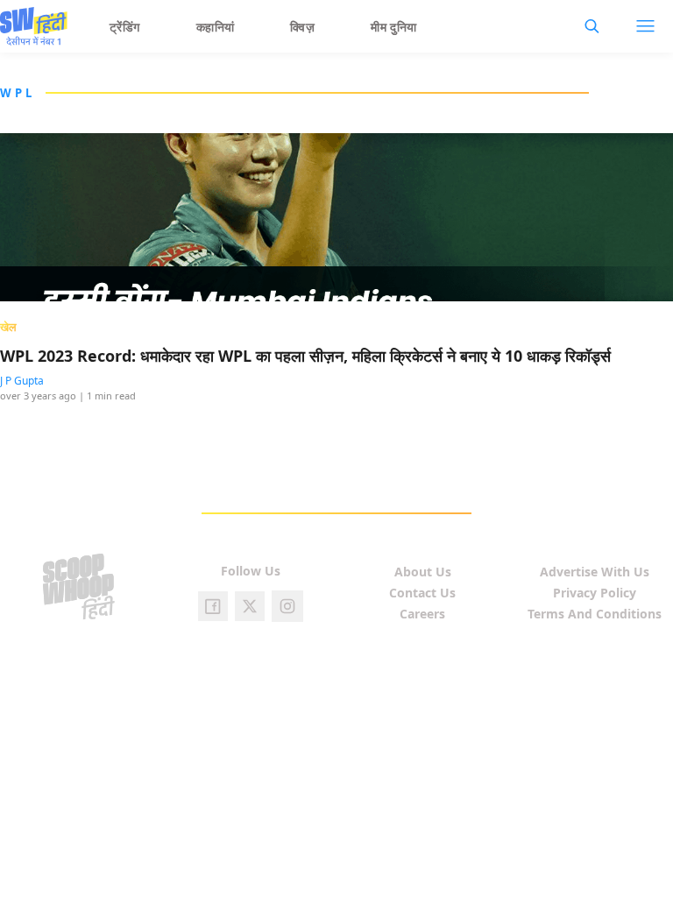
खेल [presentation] (9, 327)
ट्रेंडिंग (125, 26)
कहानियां (215, 26)
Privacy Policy (594, 592)
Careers (422, 613)
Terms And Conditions (595, 613)
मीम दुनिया (394, 26)
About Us (422, 571)
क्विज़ (302, 26)
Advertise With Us (594, 571)
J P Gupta (22, 380)
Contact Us (422, 592)
